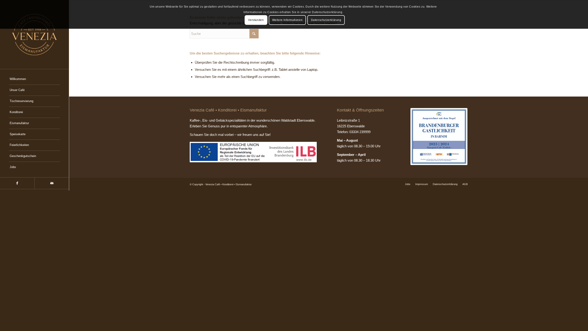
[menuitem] (34, 79)
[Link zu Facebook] (17, 183)
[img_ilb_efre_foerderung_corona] (253, 152)
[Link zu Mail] (51, 183)
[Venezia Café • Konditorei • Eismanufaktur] (34, 34)
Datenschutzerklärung (326, 20)
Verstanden (256, 20)
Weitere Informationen (287, 20)
